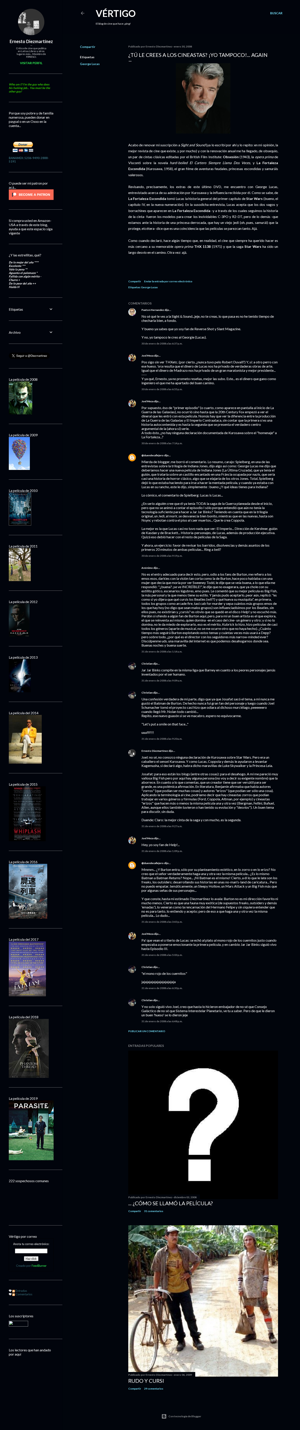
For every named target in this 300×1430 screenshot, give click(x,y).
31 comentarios (153, 1211)
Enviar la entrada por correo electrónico (168, 281)
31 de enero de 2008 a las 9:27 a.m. (161, 826)
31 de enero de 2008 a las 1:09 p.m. (162, 851)
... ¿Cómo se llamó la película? (170, 1203)
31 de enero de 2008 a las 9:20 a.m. (161, 738)
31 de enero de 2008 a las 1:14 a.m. (161, 651)
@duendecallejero (152, 455)
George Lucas (90, 64)
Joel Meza (147, 355)
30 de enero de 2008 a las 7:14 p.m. (162, 443)
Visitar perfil (31, 63)
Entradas (21, 1290)
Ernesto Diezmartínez (154, 750)
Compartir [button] (87, 47)
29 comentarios (153, 1388)
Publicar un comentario (146, 1031)
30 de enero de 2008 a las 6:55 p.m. (162, 389)
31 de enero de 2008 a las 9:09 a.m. (161, 680)
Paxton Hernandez (152, 310)
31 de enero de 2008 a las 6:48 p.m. (162, 1021)
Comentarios (23, 1294)
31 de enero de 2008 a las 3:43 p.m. (162, 921)
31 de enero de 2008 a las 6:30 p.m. (162, 988)
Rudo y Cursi (146, 1380)
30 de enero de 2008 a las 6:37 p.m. (162, 343)
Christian (147, 663)
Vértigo (116, 13)
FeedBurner (39, 1265)
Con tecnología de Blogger (184, 1416)
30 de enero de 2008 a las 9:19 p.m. (162, 555)
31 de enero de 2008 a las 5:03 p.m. (162, 955)
